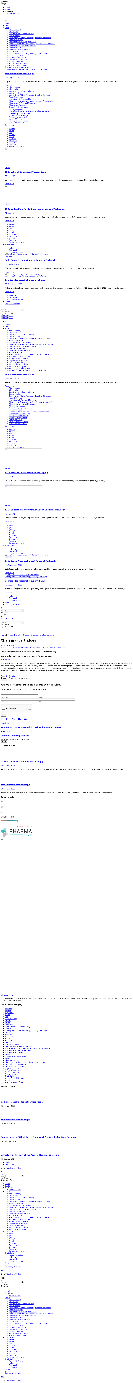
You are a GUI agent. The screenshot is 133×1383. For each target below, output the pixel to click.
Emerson (13, 141)
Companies (9, 125)
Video (16, 676)
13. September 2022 (13, 284)
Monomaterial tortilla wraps (19, 73)
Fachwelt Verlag (14, 1168)
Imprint (8, 1163)
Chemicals (13, 32)
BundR (12, 135)
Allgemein (9, 1013)
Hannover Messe (16, 252)
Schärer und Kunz (17, 147)
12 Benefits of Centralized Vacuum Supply (26, 172)
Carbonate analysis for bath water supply (22, 761)
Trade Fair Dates (16, 1255)
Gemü (11, 676)
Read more (9, 85)
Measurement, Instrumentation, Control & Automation (32, 44)
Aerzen (12, 129)
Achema (12, 248)
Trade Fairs (9, 244)
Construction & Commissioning (21, 34)
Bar (10, 133)
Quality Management (18, 60)
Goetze (12, 143)
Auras (11, 131)
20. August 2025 (12, 78)
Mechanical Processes (18, 48)
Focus (7, 28)
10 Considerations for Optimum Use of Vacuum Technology (35, 209)
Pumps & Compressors (18, 58)
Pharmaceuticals (16, 52)
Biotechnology (15, 30)
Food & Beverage (16, 40)
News (7, 25)
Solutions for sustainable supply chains (25, 280)
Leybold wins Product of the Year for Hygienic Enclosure (30, 1155)
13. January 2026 (8, 766)
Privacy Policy (10, 1165)
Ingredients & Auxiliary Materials (22, 42)
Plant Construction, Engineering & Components (29, 54)
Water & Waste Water (18, 65)
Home (7, 23)
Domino (12, 139)
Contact (8, 7)
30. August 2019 (7, 646)
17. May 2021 (10, 213)
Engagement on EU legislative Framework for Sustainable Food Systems (38, 1137)
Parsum (12, 145)
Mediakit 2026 (15, 13)
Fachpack (13, 250)
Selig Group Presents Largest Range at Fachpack (30, 260)
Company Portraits (12, 304)
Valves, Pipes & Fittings (18, 63)
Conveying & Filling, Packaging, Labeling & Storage (30, 38)
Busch (11, 137)
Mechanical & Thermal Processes (22, 46)
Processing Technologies (19, 56)
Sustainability (10, 1074)
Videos (7, 301)
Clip (7, 676)
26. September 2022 (13, 264)
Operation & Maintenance (19, 50)
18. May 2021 (10, 176)
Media (7, 9)
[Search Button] (22, 310)
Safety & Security (16, 62)
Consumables (14, 36)
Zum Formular (7, 660)
